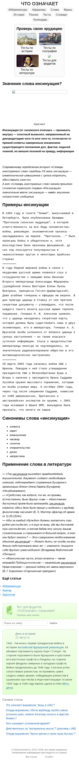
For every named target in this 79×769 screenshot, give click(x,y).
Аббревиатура (11, 586)
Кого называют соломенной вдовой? (28, 723)
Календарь (40, 19)
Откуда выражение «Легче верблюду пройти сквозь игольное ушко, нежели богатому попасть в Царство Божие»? (37, 714)
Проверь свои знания (36, 610)
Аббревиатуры (17, 9)
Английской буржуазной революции (41, 647)
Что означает (39, 3)
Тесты (47, 14)
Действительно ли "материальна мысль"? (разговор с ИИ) (41, 728)
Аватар (6, 590)
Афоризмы (39, 9)
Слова (55, 9)
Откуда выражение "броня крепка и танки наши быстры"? (41, 733)
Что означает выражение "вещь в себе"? (30, 704)
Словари (61, 14)
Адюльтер (8, 594)
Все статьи (31, 757)
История (19, 14)
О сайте (49, 757)
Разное (33, 14)
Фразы (68, 9)
